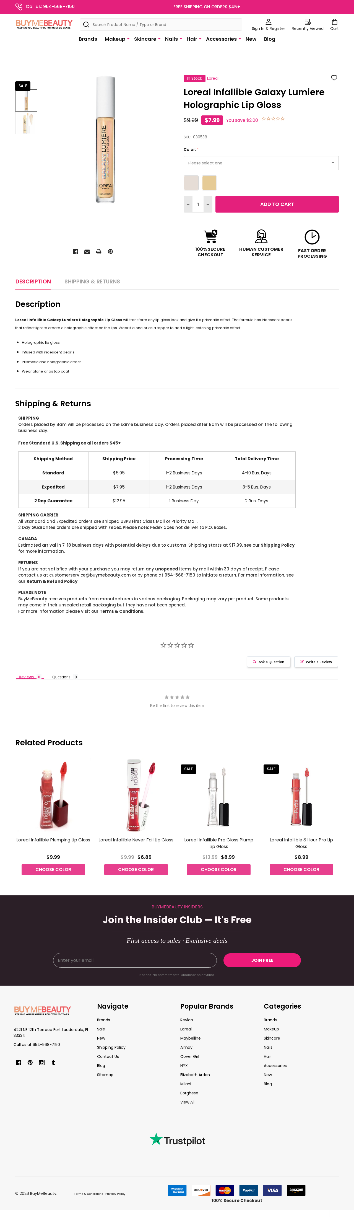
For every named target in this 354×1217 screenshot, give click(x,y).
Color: (191, 150)
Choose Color (53, 869)
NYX (184, 1065)
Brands (88, 38)
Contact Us (108, 1056)
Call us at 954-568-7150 (37, 1044)
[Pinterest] (110, 252)
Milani (185, 1084)
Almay (186, 1047)
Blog (269, 38)
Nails (171, 38)
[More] (128, 38)
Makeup (115, 38)
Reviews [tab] (26, 676)
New (251, 38)
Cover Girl (189, 1056)
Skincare (145, 38)
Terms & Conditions (121, 611)
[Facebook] (75, 252)
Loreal (186, 1029)
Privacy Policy (115, 1194)
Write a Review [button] (319, 661)
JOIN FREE (262, 960)
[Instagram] (42, 1063)
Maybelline (190, 1038)
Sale (101, 1029)
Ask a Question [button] (271, 661)
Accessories (221, 38)
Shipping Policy (278, 545)
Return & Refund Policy (52, 581)
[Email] (87, 252)
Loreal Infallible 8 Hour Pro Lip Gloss (301, 843)
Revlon (186, 1020)
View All (187, 1102)
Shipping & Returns (92, 281)
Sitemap (105, 1075)
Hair (192, 38)
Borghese (189, 1093)
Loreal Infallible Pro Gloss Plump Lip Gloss (218, 843)
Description (33, 281)
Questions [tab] (61, 676)
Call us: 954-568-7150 (50, 6)
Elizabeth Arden (195, 1075)
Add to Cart (277, 204)
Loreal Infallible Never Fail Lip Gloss (135, 840)
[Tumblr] (53, 1063)
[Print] (99, 252)
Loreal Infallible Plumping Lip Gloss (53, 840)
